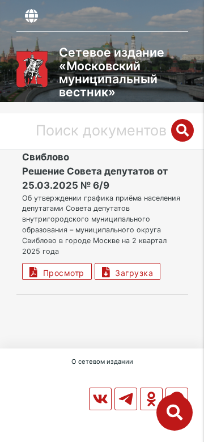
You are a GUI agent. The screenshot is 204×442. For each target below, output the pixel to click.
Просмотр (61, 273)
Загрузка (131, 273)
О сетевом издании (102, 362)
